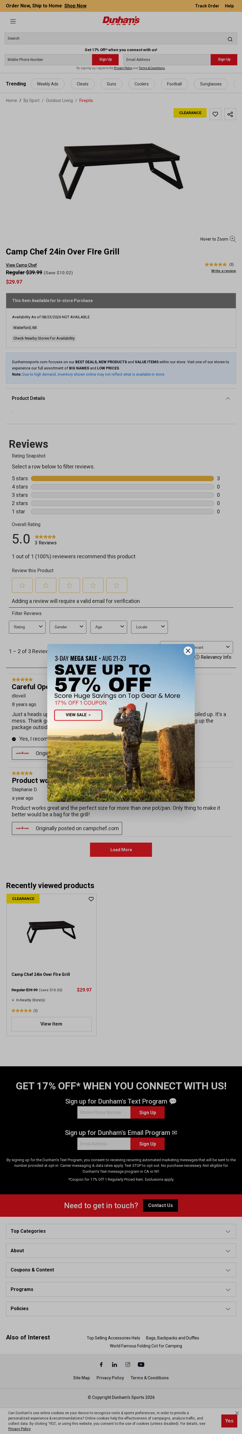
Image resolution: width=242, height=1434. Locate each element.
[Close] (188, 650)
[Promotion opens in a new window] (121, 723)
